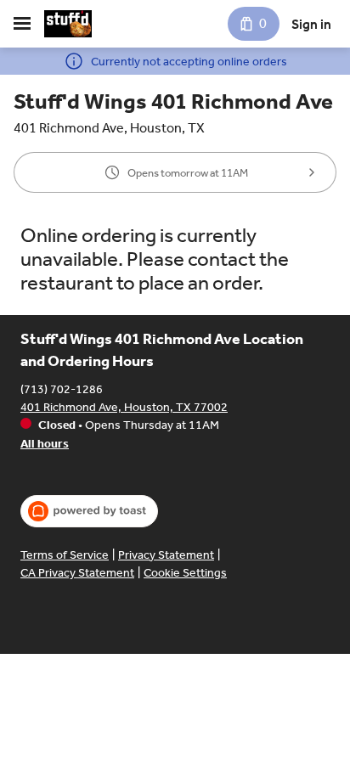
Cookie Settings (185, 573)
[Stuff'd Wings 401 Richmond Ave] (68, 23)
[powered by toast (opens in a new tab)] (89, 511)
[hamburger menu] (22, 24)
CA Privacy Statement (77, 573)
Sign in (311, 24)
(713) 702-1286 (61, 389)
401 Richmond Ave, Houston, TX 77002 (124, 407)
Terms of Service (64, 555)
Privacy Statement (166, 555)
